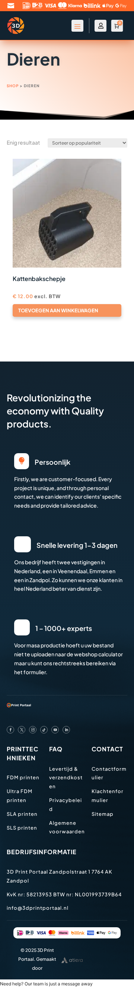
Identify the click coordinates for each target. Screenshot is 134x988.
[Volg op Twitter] (21, 729)
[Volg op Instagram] (32, 729)
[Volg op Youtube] (55, 729)
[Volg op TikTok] (44, 729)
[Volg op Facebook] (10, 729)
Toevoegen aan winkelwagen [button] (58, 310)
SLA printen (22, 814)
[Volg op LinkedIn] (66, 729)
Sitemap (103, 814)
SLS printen (22, 828)
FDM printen (23, 777)
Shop (13, 85)
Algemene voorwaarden (67, 827)
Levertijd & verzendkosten (66, 778)
